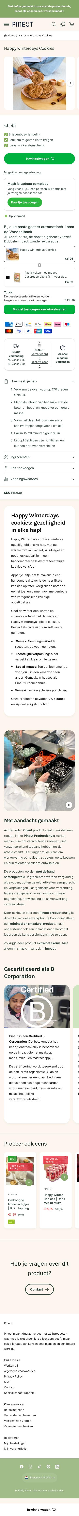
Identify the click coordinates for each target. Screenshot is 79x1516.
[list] (39, 1055)
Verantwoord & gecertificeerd (39, 357)
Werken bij (11, 1365)
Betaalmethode (14, 1409)
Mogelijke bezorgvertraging (22, 172)
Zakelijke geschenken (18, 1426)
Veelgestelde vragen (17, 1420)
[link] (12, 254)
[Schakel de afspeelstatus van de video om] (69, 805)
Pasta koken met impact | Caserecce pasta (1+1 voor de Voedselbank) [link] (44, 274)
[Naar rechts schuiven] (70, 83)
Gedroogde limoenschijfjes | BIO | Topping (18, 1204)
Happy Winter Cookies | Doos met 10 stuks (54, 1199)
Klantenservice (13, 1404)
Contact (36, 1289)
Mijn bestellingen (15, 1443)
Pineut (28, 1490)
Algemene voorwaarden (19, 1371)
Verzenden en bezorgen (20, 1415)
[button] (6, 24)
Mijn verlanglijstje (15, 1448)
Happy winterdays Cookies (35, 35)
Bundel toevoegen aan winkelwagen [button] (39, 309)
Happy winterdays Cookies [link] (38, 249)
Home (11, 35)
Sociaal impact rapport (19, 1392)
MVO (7, 1382)
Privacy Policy (13, 1376)
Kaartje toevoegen (24, 202)
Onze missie (12, 1360)
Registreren (11, 1437)
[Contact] (62, 24)
